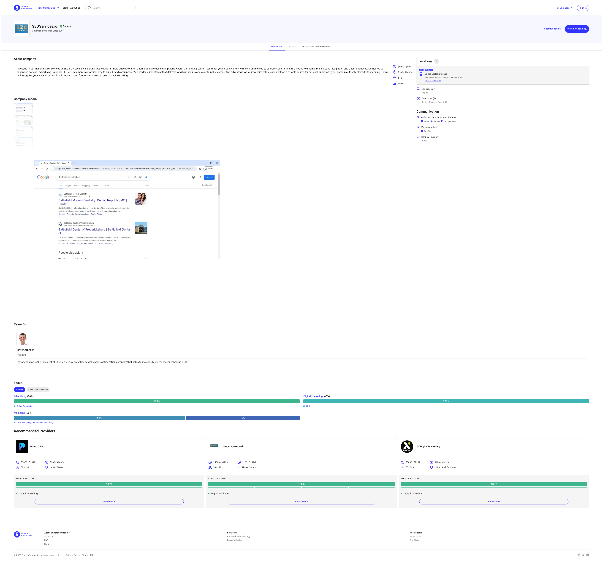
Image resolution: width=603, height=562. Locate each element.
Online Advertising (25, 406)
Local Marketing (24, 423)
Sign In (583, 8)
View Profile (109, 501)
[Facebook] (587, 555)
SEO (308, 406)
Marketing (19, 412)
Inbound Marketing (44, 423)
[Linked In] (578, 555)
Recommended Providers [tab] (317, 46)
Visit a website (575, 28)
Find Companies (46, 8)
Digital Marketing (313, 396)
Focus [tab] (292, 46)
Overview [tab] (277, 46)
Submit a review (552, 28)
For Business (562, 8)
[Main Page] (23, 7)
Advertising (20, 396)
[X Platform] (583, 555)
